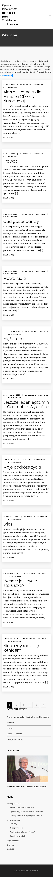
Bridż (8, 524)
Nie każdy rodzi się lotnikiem (21, 648)
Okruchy (13, 823)
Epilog (9, 728)
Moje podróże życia (22, 467)
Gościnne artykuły (18, 836)
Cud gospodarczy (21, 221)
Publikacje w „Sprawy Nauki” (22, 832)
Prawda (10, 161)
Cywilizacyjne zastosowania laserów (26, 811)
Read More (8, 138)
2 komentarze (14, 576)
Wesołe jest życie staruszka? (20, 583)
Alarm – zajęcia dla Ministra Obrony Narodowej (22, 96)
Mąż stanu (13, 339)
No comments (10, 87)
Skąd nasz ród (13, 841)
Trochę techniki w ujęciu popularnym (26, 815)
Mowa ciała (14, 278)
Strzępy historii (13, 820)
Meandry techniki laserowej (22, 807)
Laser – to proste (14, 734)
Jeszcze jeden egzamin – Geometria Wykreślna (26, 404)
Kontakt (10, 849)
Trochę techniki (13, 804)
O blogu (10, 845)
